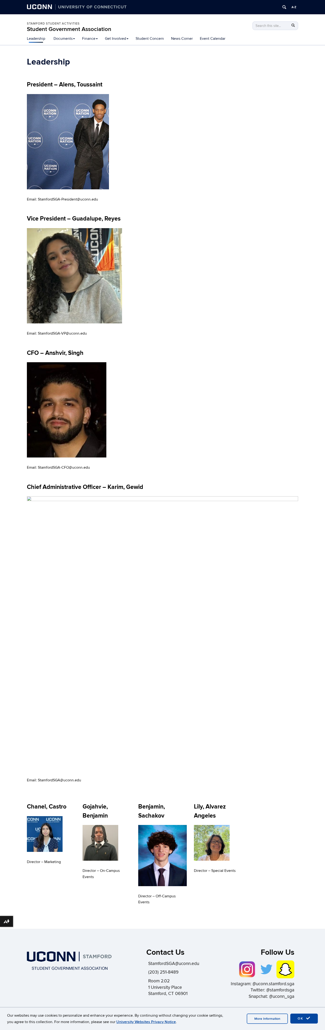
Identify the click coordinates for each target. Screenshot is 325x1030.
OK (301, 1018)
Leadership (36, 38)
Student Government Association (69, 29)
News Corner (182, 38)
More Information (267, 1019)
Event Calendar (212, 38)
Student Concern (150, 38)
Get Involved (115, 38)
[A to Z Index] (294, 7)
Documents (63, 38)
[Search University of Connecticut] (284, 7)
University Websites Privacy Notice (146, 1022)
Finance (88, 38)
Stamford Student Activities (53, 23)
